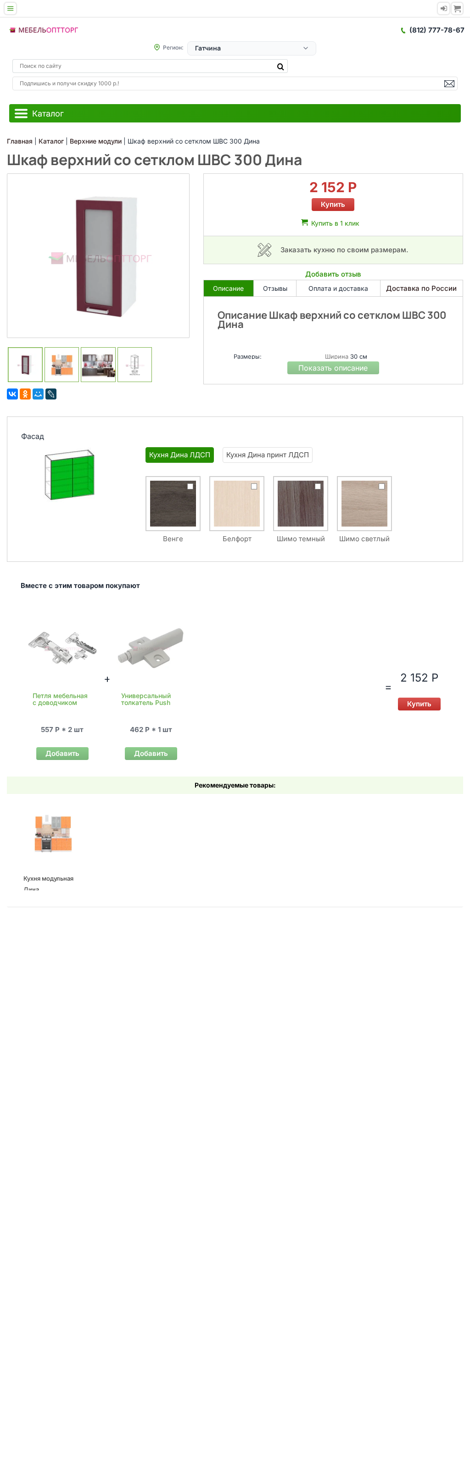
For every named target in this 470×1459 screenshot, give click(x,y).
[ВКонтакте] (12, 393)
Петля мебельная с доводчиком (60, 699)
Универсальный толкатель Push (146, 699)
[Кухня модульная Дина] (52, 833)
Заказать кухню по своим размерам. (344, 249)
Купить (333, 204)
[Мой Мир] (38, 393)
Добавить (62, 753)
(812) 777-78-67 (436, 30)
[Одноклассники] (25, 393)
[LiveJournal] (50, 393)
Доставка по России (421, 288)
